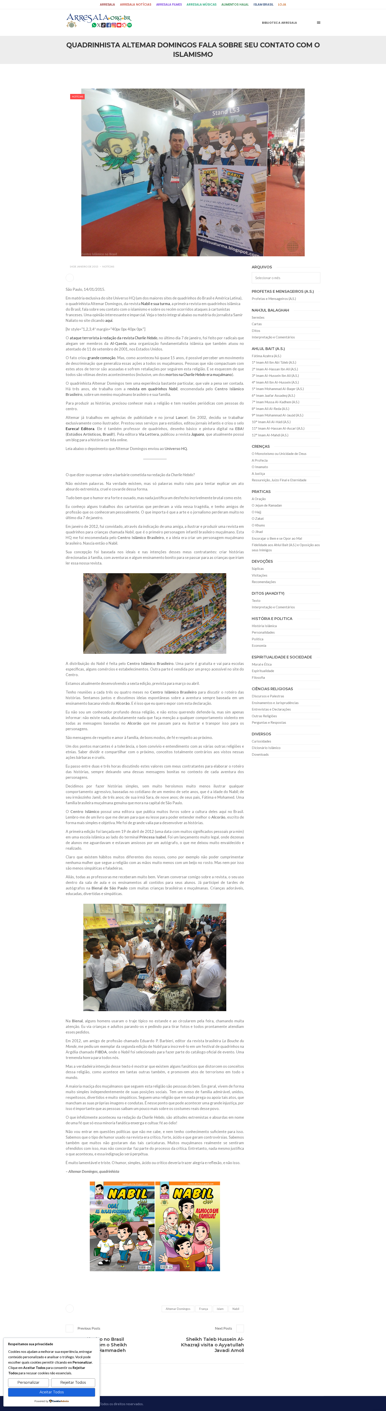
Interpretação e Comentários (273, 337)
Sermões (258, 317)
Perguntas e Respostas (269, 722)
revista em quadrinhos (151, 388)
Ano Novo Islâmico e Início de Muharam (237, 73)
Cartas (257, 324)
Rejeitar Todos (73, 1382)
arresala (107, 4)
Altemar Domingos (178, 1309)
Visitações (259, 575)
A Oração (259, 499)
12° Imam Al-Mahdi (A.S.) (270, 435)
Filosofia (258, 677)
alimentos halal (235, 4)
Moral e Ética (262, 664)
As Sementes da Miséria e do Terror (108, 73)
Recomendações (264, 582)
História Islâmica (264, 626)
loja (282, 4)
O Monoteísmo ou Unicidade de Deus (279, 454)
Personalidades (263, 632)
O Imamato (260, 467)
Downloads (260, 754)
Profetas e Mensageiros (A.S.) (274, 299)
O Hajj (256, 512)
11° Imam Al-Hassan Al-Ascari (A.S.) (278, 428)
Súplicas (258, 569)
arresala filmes (169, 4)
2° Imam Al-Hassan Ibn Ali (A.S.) (275, 369)
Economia (259, 645)
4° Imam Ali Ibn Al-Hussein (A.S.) (275, 382)
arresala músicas (201, 4)
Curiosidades (261, 741)
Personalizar (28, 1382)
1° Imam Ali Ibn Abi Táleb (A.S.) (274, 362)
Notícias (77, 96)
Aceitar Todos (52, 1392)
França (203, 1309)
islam (220, 1309)
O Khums (258, 525)
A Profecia (260, 460)
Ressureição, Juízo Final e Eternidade (279, 480)
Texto (256, 600)
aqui (108, 320)
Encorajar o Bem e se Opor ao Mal (277, 538)
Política (257, 639)
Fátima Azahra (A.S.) (266, 356)
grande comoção (101, 357)
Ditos (256, 331)
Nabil (236, 1309)
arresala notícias (135, 4)
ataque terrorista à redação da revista (113, 337)
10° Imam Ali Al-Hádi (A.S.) (271, 422)
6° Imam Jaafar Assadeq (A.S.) (273, 395)
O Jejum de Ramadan (267, 505)
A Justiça (258, 473)
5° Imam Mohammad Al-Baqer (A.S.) (278, 389)
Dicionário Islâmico (266, 748)
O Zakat (258, 518)
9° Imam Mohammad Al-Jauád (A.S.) (277, 415)
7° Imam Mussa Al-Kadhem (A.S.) (275, 402)
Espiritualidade (263, 671)
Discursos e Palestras (268, 696)
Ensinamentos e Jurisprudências (275, 703)
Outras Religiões (264, 716)
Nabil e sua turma (155, 303)
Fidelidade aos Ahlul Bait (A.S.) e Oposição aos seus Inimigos (286, 547)
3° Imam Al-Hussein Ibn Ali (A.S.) (275, 375)
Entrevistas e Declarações (271, 709)
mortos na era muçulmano (199, 374)
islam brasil (263, 4)
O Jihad (257, 532)
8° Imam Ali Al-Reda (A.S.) (270, 409)
